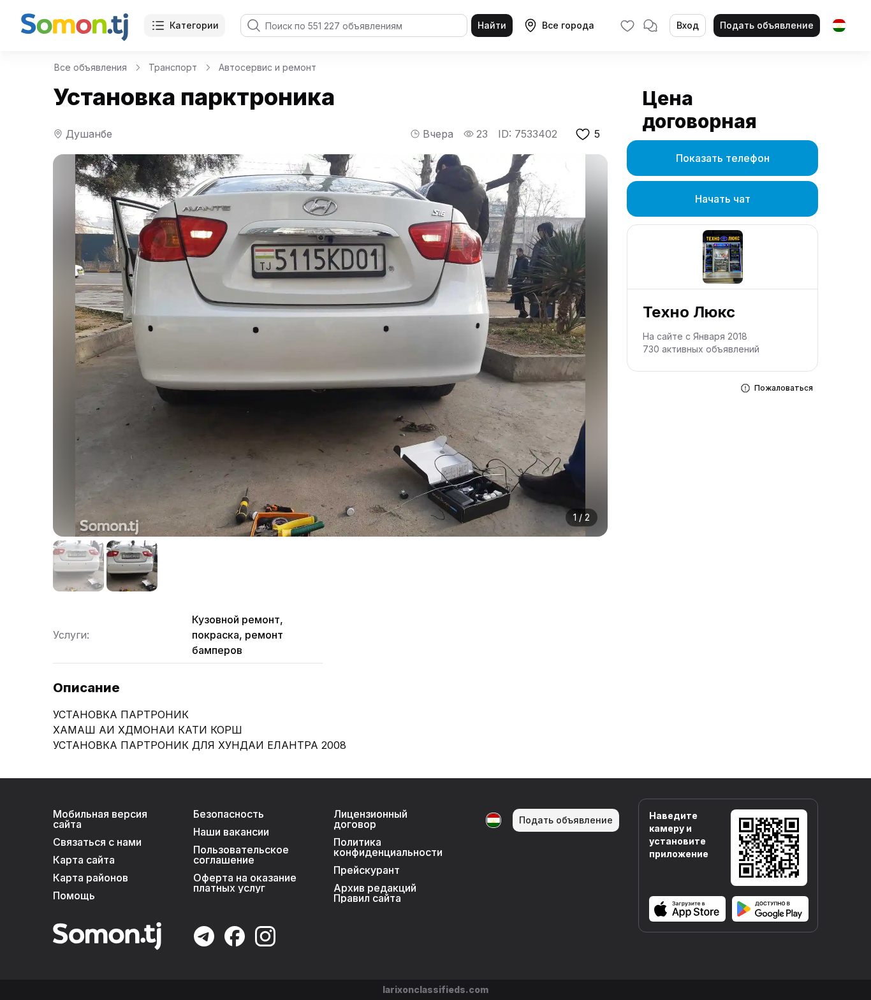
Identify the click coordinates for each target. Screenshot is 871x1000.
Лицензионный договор (370, 819)
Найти (492, 25)
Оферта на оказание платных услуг (244, 883)
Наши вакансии (231, 832)
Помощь (74, 895)
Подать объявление (767, 25)
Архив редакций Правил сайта (374, 893)
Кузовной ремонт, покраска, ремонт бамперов (237, 634)
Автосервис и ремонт (267, 67)
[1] (78, 565)
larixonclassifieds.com (435, 989)
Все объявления (90, 67)
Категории (194, 25)
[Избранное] (627, 25)
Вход (688, 25)
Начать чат (722, 198)
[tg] (839, 25)
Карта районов (90, 878)
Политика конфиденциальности (388, 847)
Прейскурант (366, 870)
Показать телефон (723, 158)
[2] (131, 565)
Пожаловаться (783, 388)
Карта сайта (84, 860)
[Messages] (650, 25)
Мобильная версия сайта (100, 819)
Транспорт (173, 67)
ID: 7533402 (527, 134)
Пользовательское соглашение (241, 854)
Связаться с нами (97, 842)
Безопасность (228, 814)
